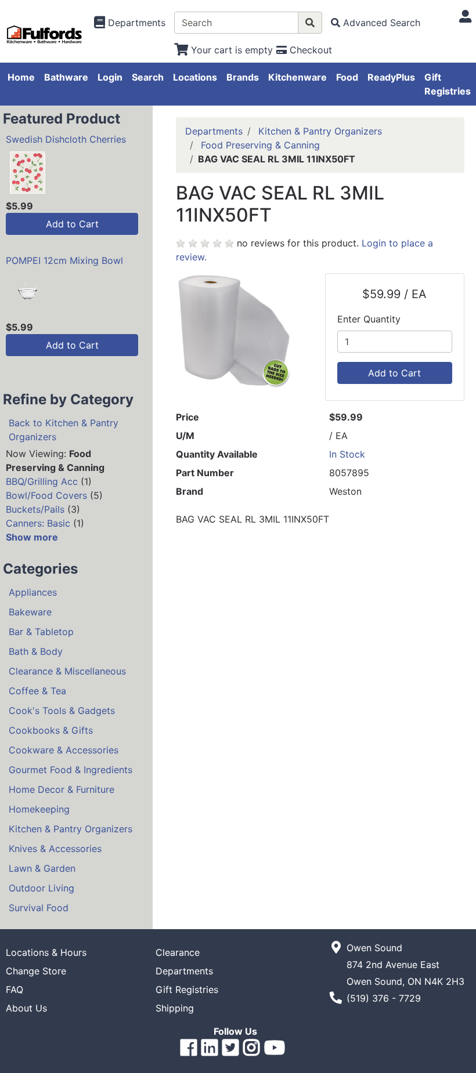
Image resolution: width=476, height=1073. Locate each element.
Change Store (36, 971)
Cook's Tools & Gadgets (62, 710)
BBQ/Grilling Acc (42, 481)
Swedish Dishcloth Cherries (66, 139)
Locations (195, 77)
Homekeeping (39, 809)
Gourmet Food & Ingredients (70, 769)
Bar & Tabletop (41, 631)
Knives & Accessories (55, 848)
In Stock (347, 454)
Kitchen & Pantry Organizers (70, 829)
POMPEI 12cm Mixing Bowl (64, 260)
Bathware (66, 77)
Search (148, 77)
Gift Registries (447, 84)
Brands (242, 77)
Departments (214, 131)
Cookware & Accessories (63, 750)
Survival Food (38, 907)
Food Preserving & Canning (260, 145)
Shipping (175, 1008)
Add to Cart (72, 224)
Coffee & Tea (37, 691)
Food (347, 77)
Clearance (178, 952)
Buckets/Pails (35, 509)
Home (21, 77)
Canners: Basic (38, 523)
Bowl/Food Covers (46, 495)
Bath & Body (36, 651)
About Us (26, 1008)
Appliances (33, 592)
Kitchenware (297, 77)
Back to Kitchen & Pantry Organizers (63, 430)
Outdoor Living (41, 888)
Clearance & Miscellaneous (67, 671)
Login (110, 77)
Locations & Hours (46, 952)
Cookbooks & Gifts (51, 730)
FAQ (14, 989)
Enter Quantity (369, 319)
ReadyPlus (391, 77)
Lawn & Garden (42, 868)
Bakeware (30, 612)
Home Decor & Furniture (61, 789)
